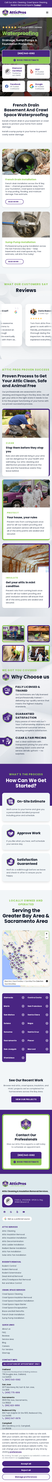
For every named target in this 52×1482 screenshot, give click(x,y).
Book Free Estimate (28, 60)
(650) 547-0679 (12, 1418)
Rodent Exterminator (11, 1272)
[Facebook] (4, 1211)
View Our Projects (26, 1099)
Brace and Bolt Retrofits (13, 1311)
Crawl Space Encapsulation (14, 1307)
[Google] (11, 1211)
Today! (37, 5)
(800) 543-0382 (26, 53)
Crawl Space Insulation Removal (17, 1297)
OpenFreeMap (18, 981)
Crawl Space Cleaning (12, 1294)
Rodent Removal (9, 1269)
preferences (16, 1452)
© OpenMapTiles (30, 981)
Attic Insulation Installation (14, 1237)
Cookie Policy (24, 1458)
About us (6, 1329)
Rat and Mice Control (12, 1283)
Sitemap (6, 1353)
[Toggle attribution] (47, 981)
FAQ (4, 1332)
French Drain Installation (20, 179)
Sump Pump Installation (20, 242)
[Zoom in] (47, 934)
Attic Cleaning (8, 1231)
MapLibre (8, 981)
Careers (5, 1346)
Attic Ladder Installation (13, 1244)
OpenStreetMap (10, 984)
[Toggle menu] (47, 12)
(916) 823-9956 (12, 1405)
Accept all (26, 1463)
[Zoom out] (47, 938)
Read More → (14, 202)
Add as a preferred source (19, 1219)
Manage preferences (26, 1477)
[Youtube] (23, 1211)
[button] (23, 962)
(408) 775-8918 (12, 1392)
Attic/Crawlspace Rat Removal (16, 1279)
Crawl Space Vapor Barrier (14, 1304)
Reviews (5, 1335)
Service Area (8, 1339)
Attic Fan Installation (11, 1251)
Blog (4, 1342)
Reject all (26, 1470)
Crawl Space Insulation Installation (18, 1300)
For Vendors (7, 1349)
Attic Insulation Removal (13, 1234)
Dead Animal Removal (12, 1276)
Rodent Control (9, 1266)
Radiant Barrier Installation (14, 1248)
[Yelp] (17, 1211)
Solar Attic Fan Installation (14, 1255)
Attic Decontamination (13, 1241)
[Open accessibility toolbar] (3, 741)
